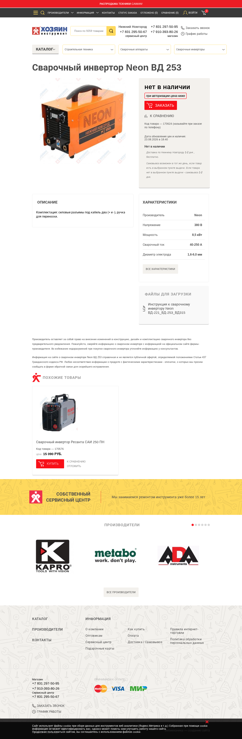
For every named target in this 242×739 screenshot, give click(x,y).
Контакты (108, 12)
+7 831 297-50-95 (164, 27)
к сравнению (162, 116)
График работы (196, 33)
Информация (85, 12)
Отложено (149, 12)
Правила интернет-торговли (184, 631)
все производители (121, 592)
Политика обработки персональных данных (187, 641)
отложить (74, 466)
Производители (58, 12)
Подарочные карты (99, 648)
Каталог (40, 619)
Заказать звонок (198, 28)
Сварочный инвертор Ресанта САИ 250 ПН (70, 442)
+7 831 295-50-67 (133, 32)
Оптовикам (93, 635)
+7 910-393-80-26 (164, 32)
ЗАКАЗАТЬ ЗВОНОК (50, 705)
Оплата (133, 635)
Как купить (136, 629)
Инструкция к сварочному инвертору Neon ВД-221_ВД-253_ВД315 (169, 308)
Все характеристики (160, 268)
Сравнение (169, 12)
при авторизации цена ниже (165, 95)
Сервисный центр (98, 642)
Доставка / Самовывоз (145, 642)
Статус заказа (127, 12)
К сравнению (76, 461)
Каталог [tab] (44, 49)
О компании (94, 629)
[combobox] (89, 49)
